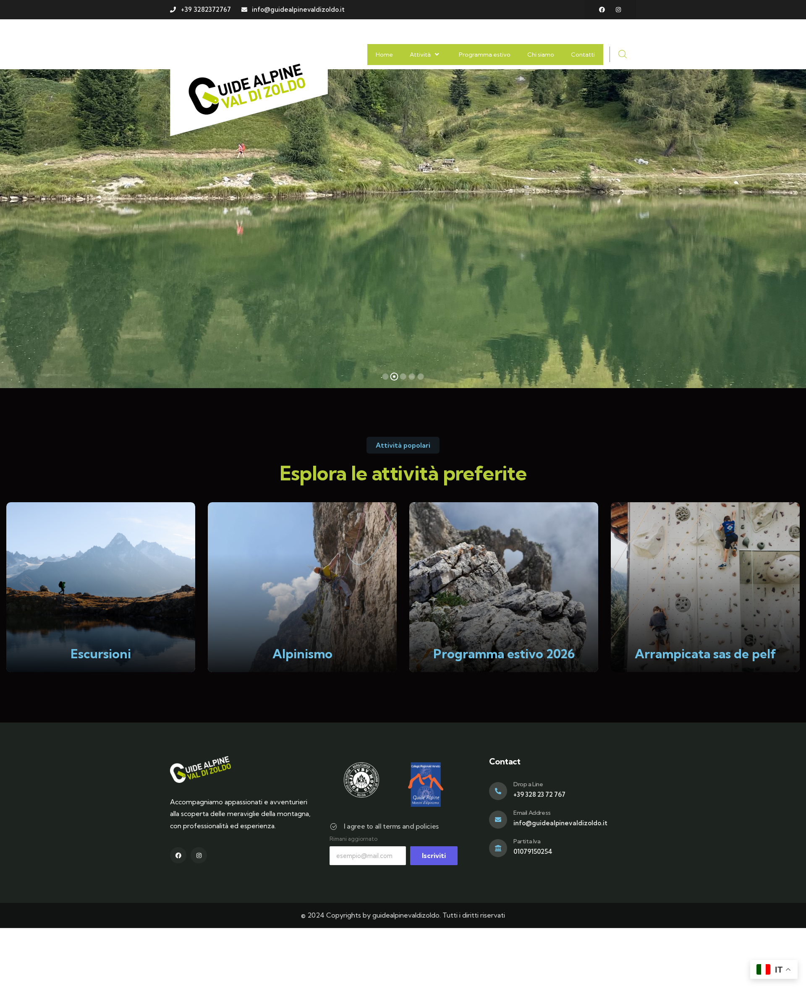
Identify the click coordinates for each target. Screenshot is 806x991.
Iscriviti (434, 855)
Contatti (583, 54)
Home (384, 54)
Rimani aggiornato (353, 838)
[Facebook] (602, 10)
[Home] (249, 88)
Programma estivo (484, 54)
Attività (420, 54)
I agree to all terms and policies (391, 826)
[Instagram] (618, 10)
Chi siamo (540, 54)
